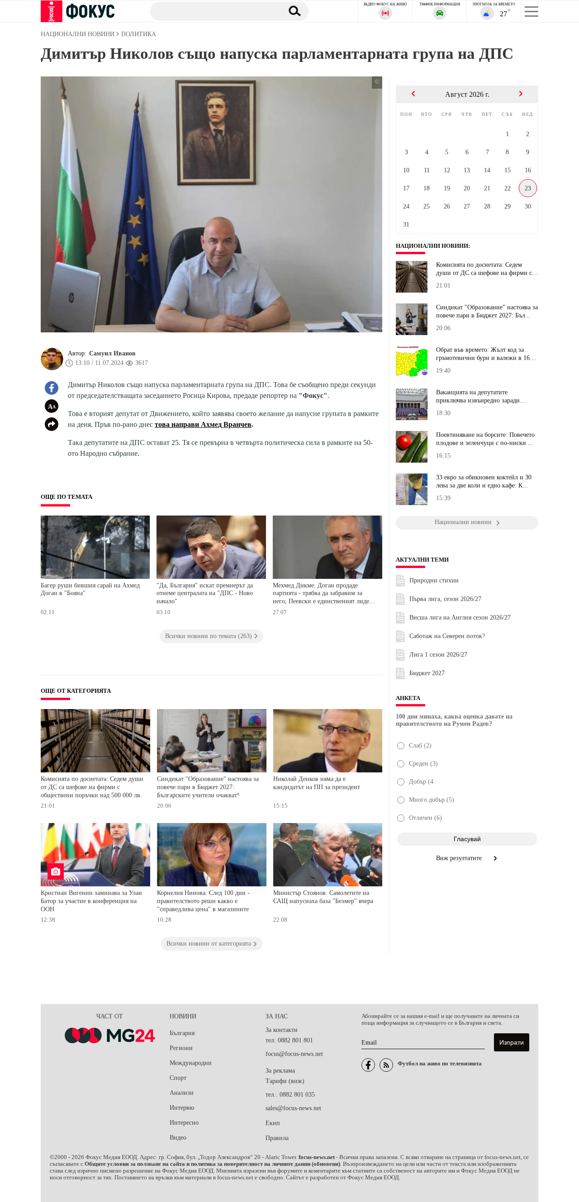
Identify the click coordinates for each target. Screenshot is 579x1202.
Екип (273, 1123)
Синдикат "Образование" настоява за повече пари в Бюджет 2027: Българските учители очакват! (208, 787)
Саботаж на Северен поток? (447, 636)
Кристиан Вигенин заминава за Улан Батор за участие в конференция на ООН (91, 901)
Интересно (184, 1122)
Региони (181, 1048)
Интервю (182, 1107)
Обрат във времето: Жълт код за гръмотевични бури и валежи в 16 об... (483, 354)
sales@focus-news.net (293, 1108)
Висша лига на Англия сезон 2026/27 (460, 617)
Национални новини (432, 246)
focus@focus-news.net (294, 1054)
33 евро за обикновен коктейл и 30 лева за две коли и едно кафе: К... (484, 481)
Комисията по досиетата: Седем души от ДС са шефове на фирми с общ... (484, 269)
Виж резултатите (460, 858)
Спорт (178, 1077)
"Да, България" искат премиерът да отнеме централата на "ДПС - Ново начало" (205, 593)
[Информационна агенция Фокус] (368, 1065)
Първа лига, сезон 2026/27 (445, 599)
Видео (178, 1137)
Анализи (182, 1092)
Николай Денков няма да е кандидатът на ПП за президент (316, 783)
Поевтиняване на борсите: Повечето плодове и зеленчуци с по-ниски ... (485, 438)
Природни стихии (434, 580)
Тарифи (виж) (285, 1081)
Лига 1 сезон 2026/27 (438, 654)
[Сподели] (51, 424)
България (182, 1033)
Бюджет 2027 (427, 673)
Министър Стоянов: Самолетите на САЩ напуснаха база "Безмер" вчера (323, 897)
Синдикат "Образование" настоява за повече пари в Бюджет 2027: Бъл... (487, 311)
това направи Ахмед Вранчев (203, 424)
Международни (191, 1063)
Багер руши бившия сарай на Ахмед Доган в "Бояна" (90, 589)
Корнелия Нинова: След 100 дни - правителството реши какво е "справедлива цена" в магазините (203, 901)
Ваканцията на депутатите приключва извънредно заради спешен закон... (478, 396)
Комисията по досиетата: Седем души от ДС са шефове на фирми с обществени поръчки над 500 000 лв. (92, 787)
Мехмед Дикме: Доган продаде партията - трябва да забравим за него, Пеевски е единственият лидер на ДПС (322, 594)
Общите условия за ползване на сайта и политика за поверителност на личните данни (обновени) (212, 1164)
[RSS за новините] (386, 1065)
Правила (277, 1138)
